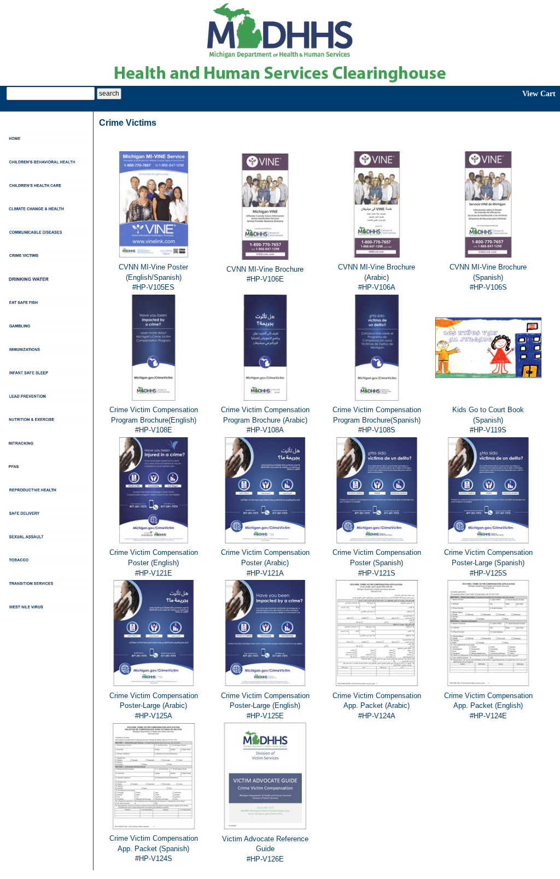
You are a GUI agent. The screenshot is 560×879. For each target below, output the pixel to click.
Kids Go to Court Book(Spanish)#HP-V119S (488, 420)
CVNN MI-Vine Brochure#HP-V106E (265, 274)
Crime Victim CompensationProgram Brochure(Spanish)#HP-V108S (376, 420)
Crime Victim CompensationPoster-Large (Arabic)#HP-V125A (153, 706)
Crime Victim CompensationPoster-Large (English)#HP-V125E (265, 706)
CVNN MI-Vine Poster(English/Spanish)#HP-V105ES (153, 277)
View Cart (539, 94)
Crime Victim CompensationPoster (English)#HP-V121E (153, 562)
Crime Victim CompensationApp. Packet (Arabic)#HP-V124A (376, 706)
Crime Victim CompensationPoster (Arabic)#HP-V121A (265, 562)
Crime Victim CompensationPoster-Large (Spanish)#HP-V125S (488, 562)
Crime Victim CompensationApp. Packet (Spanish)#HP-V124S (153, 848)
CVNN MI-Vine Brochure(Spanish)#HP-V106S (488, 277)
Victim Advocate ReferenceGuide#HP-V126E (265, 849)
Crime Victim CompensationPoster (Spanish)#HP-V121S (376, 562)
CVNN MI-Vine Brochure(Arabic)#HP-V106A (376, 277)
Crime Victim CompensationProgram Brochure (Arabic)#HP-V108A (265, 420)
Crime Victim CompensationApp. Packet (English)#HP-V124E (488, 706)
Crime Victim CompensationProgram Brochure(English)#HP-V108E (153, 420)
